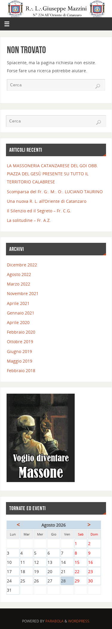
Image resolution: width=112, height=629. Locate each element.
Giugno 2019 (19, 351)
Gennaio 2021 (20, 313)
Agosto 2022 (19, 274)
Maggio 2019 (19, 361)
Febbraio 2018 (21, 370)
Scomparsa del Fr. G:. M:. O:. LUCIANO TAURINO (55, 191)
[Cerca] (98, 86)
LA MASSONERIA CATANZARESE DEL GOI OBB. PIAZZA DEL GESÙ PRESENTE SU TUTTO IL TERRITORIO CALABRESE (52, 174)
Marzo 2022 (18, 284)
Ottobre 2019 (20, 341)
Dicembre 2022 (22, 265)
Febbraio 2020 (21, 332)
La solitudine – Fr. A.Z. (29, 220)
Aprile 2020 (18, 322)
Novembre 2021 (23, 293)
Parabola (54, 621)
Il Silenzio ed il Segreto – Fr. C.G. (39, 211)
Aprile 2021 (18, 303)
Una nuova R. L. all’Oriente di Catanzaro (46, 201)
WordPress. (79, 621)
